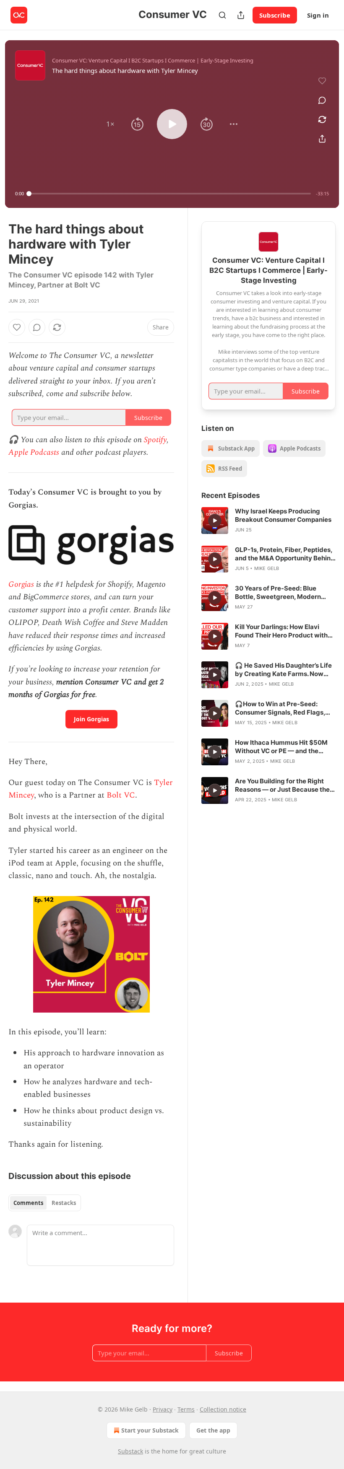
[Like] (16, 327)
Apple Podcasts (33, 452)
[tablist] (44, 1202)
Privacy (162, 1409)
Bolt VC (121, 795)
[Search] (222, 15)
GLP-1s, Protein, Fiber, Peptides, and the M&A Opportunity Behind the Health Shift (285, 554)
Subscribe (274, 15)
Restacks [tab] (64, 1203)
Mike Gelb (266, 568)
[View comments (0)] (322, 100)
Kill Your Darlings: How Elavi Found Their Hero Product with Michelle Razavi (281, 631)
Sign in (318, 15)
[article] (268, 520)
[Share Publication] (240, 15)
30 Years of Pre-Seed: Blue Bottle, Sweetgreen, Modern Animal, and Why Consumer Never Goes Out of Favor (278, 592)
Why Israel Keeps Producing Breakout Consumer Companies (283, 515)
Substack (130, 1451)
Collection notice (223, 1409)
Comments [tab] (28, 1203)
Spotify (155, 440)
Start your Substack (150, 1430)
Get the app (213, 1430)
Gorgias (21, 584)
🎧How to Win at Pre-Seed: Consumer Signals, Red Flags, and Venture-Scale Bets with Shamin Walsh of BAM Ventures (283, 708)
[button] (110, 124)
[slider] (170, 193)
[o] (215, 520)
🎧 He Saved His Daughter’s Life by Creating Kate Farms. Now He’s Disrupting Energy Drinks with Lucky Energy (283, 669)
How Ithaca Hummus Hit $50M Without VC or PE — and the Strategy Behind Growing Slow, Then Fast (282, 746)
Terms (186, 1409)
